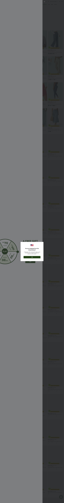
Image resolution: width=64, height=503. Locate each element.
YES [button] (32, 257)
